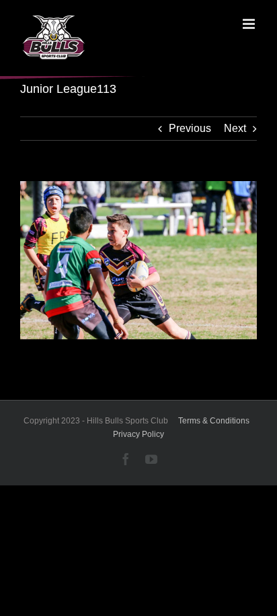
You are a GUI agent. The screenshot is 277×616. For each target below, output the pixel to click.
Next (235, 128)
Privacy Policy (138, 434)
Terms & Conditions (213, 420)
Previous (190, 128)
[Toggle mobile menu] (250, 24)
